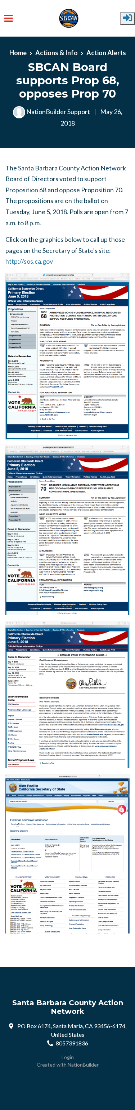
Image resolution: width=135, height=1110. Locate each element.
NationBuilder (83, 1065)
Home (18, 53)
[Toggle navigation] (8, 18)
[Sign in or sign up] (127, 18)
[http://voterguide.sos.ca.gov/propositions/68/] (67, 356)
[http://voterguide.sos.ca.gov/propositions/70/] (67, 530)
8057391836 (72, 1043)
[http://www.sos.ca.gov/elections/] (67, 853)
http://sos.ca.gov (29, 261)
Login (68, 1057)
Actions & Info (56, 53)
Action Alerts (106, 53)
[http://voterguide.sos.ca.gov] (67, 694)
